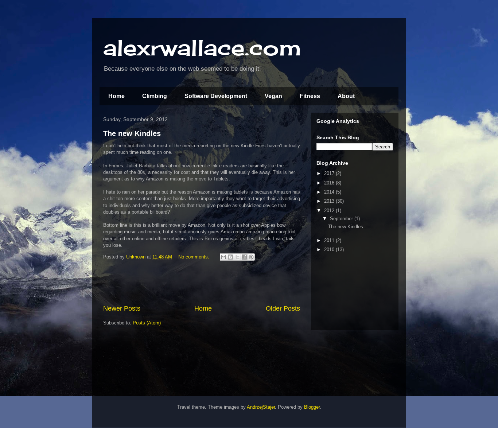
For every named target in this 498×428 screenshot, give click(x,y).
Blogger (312, 407)
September (342, 218)
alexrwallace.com (202, 47)
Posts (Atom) (147, 323)
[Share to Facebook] (244, 257)
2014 (330, 192)
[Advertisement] (201, 284)
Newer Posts (121, 308)
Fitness (310, 96)
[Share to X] (237, 257)
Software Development (215, 96)
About (346, 96)
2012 (330, 210)
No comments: (194, 257)
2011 (330, 240)
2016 (330, 183)
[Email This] (223, 257)
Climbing (154, 96)
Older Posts (283, 308)
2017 (330, 173)
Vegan (273, 96)
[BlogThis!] (230, 257)
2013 (330, 201)
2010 (330, 249)
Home (116, 96)
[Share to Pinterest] (251, 257)
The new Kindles (132, 133)
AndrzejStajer (261, 407)
